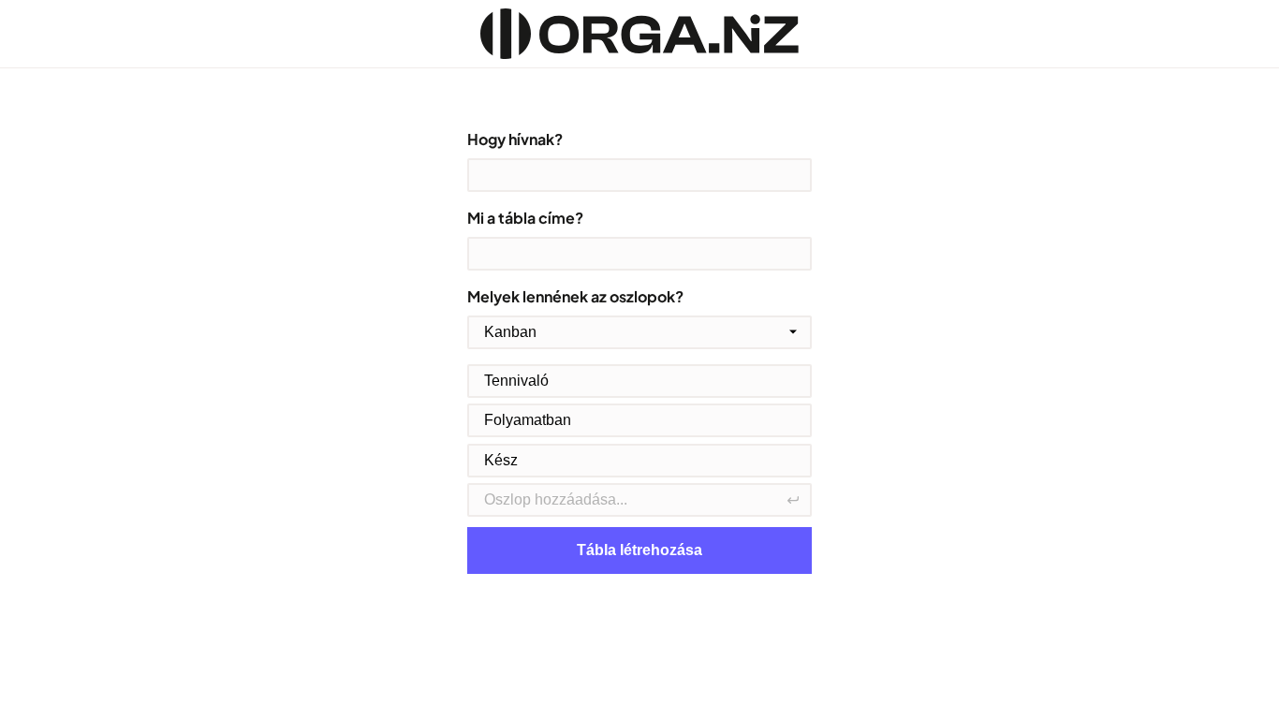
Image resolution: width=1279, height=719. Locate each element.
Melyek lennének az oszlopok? (575, 296)
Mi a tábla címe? (525, 217)
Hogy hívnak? (515, 139)
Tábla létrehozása (639, 550)
